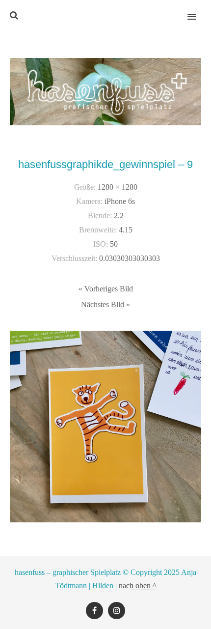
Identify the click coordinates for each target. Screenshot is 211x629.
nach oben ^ (138, 585)
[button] (197, 10)
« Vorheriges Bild (106, 289)
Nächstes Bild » (105, 304)
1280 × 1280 (117, 187)
